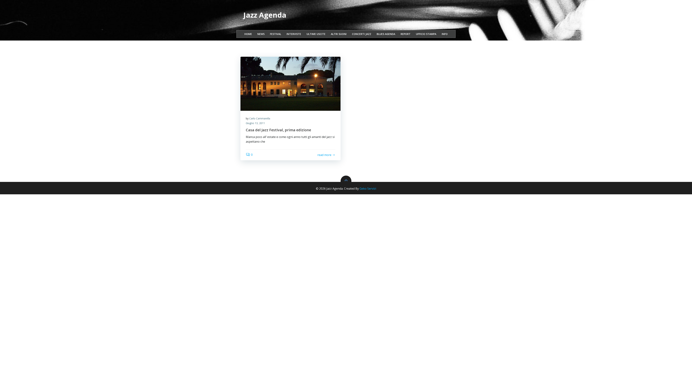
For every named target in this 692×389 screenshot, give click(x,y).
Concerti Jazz (361, 34)
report (406, 34)
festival (275, 34)
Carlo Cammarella (259, 118)
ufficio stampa (426, 34)
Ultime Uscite (316, 34)
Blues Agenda (386, 34)
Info (445, 34)
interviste (294, 34)
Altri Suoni (339, 34)
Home (248, 34)
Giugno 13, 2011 (255, 123)
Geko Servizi (368, 189)
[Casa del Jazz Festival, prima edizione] (290, 84)
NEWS (261, 34)
